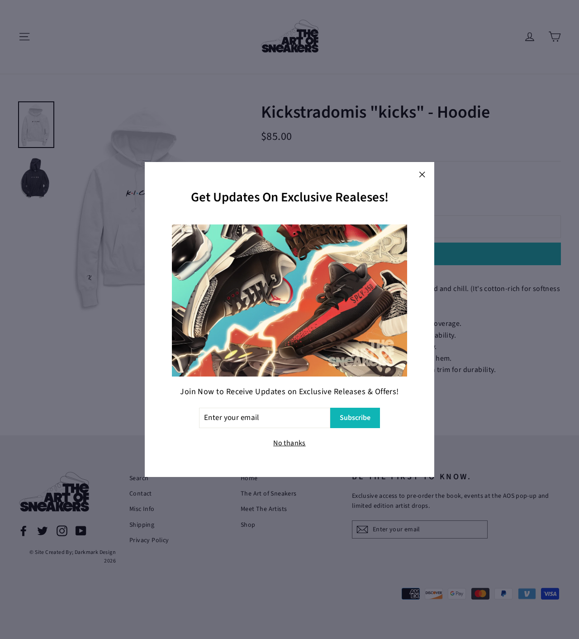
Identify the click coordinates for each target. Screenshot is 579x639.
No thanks (289, 443)
